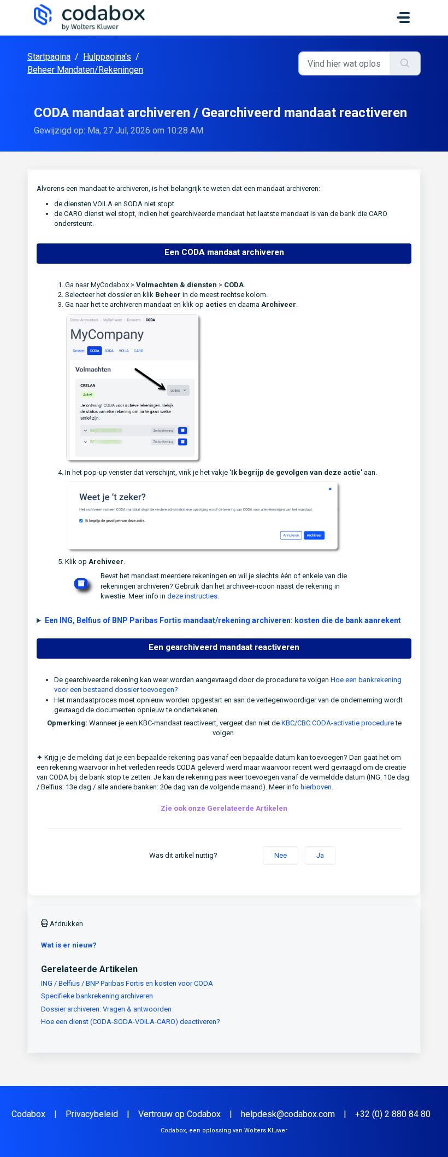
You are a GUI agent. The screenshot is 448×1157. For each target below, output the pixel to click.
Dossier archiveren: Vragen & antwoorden (106, 1009)
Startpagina (48, 56)
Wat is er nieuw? (69, 945)
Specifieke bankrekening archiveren (97, 996)
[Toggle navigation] (403, 17)
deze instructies (192, 596)
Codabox (28, 1114)
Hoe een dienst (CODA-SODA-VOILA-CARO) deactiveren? (130, 1022)
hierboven (316, 787)
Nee (280, 855)
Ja (320, 855)
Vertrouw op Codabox (179, 1114)
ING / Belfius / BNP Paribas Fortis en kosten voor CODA (127, 983)
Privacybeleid (92, 1114)
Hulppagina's (107, 56)
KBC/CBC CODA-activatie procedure (337, 723)
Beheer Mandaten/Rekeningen (85, 70)
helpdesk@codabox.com (288, 1114)
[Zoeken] (405, 63)
